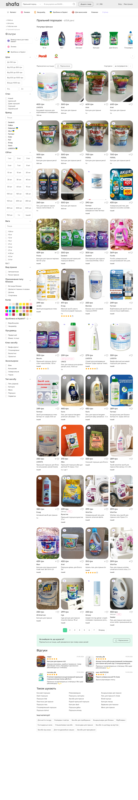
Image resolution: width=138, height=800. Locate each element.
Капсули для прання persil (46, 161)
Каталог (13, 12)
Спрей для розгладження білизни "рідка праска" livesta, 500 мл (96, 362)
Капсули (11, 387)
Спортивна (12, 296)
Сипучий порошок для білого (96, 462)
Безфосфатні (13, 347)
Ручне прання (13, 275)
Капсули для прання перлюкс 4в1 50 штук (47, 260)
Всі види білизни (15, 286)
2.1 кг (10, 244)
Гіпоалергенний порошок (46, 708)
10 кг (10, 235)
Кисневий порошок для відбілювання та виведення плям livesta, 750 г (47, 111)
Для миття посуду (44, 720)
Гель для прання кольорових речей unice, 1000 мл (72, 366)
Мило (10, 390)
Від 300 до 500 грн (14, 73)
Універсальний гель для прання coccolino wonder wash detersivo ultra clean (120, 207)
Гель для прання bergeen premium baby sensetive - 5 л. (96, 416)
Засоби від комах (44, 730)
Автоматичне (13, 272)
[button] (36, 38)
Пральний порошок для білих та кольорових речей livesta (47, 466)
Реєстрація (128, 4)
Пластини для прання (45, 702)
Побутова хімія (12, 26)
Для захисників (81, 12)
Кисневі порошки (43, 693)
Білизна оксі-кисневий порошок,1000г (94, 310)
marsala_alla (100, 657)
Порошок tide (42, 699)
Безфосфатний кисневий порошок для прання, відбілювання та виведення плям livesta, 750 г (120, 362)
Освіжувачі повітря (61, 720)
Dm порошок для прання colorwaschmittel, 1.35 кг (95, 260)
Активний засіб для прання (46, 515)
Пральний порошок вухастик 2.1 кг (72, 518)
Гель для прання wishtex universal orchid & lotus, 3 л (120, 568)
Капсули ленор (107, 702)
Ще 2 (7, 263)
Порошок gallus (75, 708)
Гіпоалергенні (13, 350)
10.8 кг (10, 232)
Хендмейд (41, 12)
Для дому (10, 23)
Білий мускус (106, 699)
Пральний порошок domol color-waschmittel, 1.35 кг (46, 362)
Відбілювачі (120, 720)
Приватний (12, 335)
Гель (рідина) (13, 384)
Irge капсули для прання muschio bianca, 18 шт (70, 619)
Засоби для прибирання (81, 720)
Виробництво (13, 323)
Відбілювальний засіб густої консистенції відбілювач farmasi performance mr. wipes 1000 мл (121, 310)
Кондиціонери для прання (111, 693)
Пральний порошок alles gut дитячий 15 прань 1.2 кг (71, 466)
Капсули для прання (68, 110)
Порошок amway (75, 710)
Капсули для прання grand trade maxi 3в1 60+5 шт (46, 568)
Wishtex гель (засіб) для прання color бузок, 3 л (119, 516)
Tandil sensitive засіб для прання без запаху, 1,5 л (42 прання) (120, 466)
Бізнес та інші (13, 338)
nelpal (49, 657)
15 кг (10, 241)
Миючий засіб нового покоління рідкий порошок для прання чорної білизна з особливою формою (72, 310)
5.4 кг (10, 260)
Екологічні (12, 353)
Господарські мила (45, 725)
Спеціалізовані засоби (64, 725)
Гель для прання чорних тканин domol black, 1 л (45, 207)
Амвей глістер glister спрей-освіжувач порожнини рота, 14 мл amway (96, 619)
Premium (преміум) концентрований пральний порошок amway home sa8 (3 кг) (65, 678)
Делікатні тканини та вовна (19, 289)
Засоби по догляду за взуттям (107, 725)
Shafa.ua (10, 20)
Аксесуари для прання (84, 725)
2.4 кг (10, 247)
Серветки (12, 396)
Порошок (11, 393)
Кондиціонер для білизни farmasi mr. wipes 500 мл (120, 416)
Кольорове (12, 369)
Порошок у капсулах (76, 696)
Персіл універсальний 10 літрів (108, 677)
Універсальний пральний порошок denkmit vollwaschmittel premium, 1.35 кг (72, 260)
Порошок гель (42, 705)
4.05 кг (11, 253)
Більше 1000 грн (13, 83)
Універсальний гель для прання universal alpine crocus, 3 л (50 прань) (94, 516)
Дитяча (11, 292)
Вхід (120, 4)
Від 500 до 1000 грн (15, 78)
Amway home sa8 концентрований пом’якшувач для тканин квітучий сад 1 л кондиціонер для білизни (114, 662)
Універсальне (13, 372)
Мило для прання (108, 708)
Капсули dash (74, 705)
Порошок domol (43, 710)
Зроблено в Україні (60, 12)
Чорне (10, 375)
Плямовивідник (75, 693)
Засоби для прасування (86, 730)
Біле (10, 365)
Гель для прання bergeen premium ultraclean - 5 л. (70, 416)
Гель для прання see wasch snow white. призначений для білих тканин (121, 621)
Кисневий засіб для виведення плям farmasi (94, 210)
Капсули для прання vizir (56, 661)
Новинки (94, 12)
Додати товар (86, 4)
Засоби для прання (76, 699)
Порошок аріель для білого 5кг (71, 568)
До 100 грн (11, 62)
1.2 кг (10, 238)
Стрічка (105, 12)
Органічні (12, 357)
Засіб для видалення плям (46, 309)
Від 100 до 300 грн (14, 67)
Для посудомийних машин (64, 730)
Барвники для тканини (109, 705)
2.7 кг (10, 250)
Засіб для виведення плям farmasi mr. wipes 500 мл (46, 416)
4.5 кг (10, 257)
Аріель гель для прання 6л (95, 567)
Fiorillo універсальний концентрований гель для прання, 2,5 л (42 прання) (120, 260)
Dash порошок (42, 696)
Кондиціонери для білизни (103, 720)
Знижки (27, 12)
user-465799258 (102, 672)
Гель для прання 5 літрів (110, 696)
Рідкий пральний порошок (79, 702)
